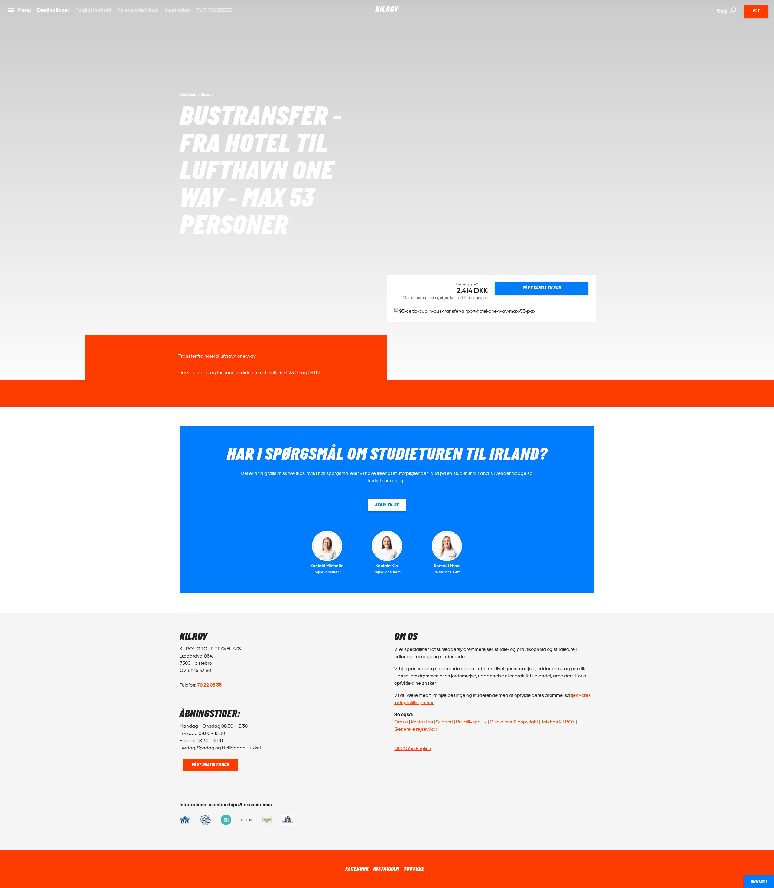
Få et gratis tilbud (137, 10)
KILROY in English (412, 748)
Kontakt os (422, 721)
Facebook (357, 869)
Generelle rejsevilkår (415, 729)
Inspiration (177, 10)
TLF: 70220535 (214, 10)
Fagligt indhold (93, 10)
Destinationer (53, 10)
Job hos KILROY (558, 721)
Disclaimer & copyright (514, 721)
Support (444, 721)
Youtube (414, 869)
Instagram (386, 869)
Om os (401, 721)
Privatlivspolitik (471, 721)
